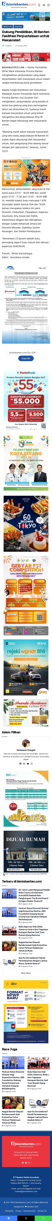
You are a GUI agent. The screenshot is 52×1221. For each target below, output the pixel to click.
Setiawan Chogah (26, 750)
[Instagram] (31, 763)
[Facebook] (20, 763)
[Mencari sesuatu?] (44, 6)
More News (26, 973)
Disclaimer (9, 1211)
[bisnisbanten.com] (18, 5)
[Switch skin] (39, 6)
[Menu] (48, 6)
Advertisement (29, 1211)
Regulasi (18, 26)
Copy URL (26, 358)
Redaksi (8, 46)
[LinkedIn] (24, 763)
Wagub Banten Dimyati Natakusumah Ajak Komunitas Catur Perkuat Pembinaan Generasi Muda (12, 1117)
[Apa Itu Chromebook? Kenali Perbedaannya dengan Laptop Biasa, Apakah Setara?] (9, 962)
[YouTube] (27, 763)
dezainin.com (32, 1207)
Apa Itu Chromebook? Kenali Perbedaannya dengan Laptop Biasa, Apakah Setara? (33, 961)
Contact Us (42, 1211)
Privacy (18, 1211)
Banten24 (7, 26)
